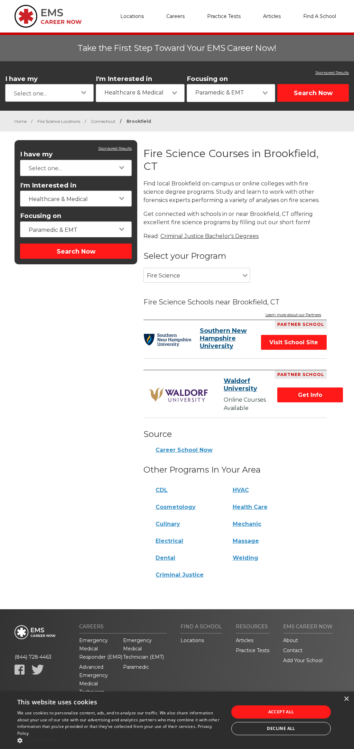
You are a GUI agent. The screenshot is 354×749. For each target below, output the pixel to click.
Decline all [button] (281, 728)
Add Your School (303, 660)
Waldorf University (240, 384)
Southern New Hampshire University (223, 338)
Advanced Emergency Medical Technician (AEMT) (93, 683)
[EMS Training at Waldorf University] (179, 394)
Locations (132, 16)
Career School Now (184, 450)
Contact (292, 650)
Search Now (313, 93)
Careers (175, 16)
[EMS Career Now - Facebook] (20, 670)
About (290, 640)
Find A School (319, 16)
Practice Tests (224, 16)
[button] (120, 740)
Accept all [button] (281, 712)
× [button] (346, 699)
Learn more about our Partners (293, 315)
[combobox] (49, 92)
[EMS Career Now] (49, 16)
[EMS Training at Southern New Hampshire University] (167, 340)
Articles (272, 16)
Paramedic (136, 667)
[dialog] (177, 720)
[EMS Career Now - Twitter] (37, 670)
